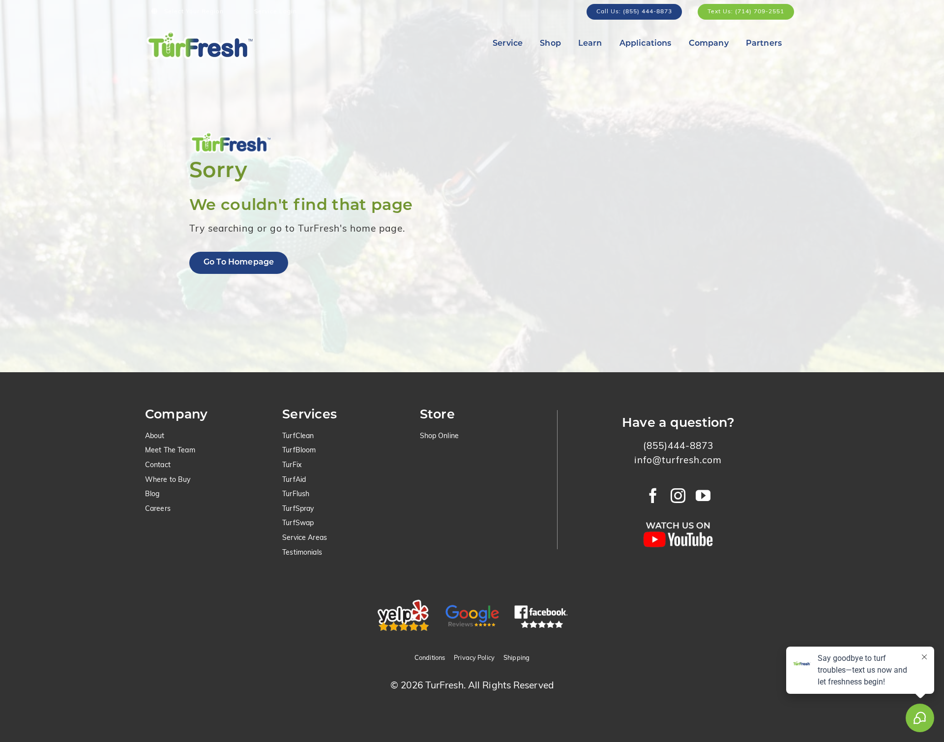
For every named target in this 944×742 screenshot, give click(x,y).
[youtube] (703, 495)
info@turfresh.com (678, 461)
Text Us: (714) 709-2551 (746, 12)
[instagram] (678, 495)
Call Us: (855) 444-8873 (634, 12)
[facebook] (653, 495)
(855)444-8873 (678, 446)
